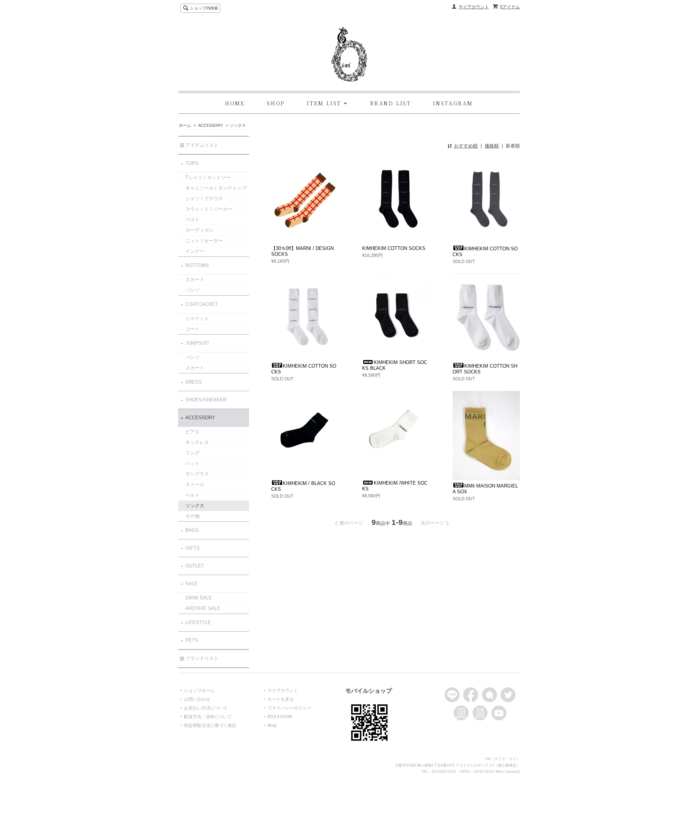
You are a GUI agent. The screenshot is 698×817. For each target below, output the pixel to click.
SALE (191, 583)
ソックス (238, 125)
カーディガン (199, 230)
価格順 (492, 146)
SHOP (276, 103)
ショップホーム (199, 690)
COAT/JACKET (201, 304)
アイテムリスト (201, 145)
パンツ (192, 290)
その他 (192, 516)
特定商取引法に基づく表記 (210, 725)
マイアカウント (473, 6)
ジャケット (197, 318)
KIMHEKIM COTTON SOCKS (393, 248)
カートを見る (281, 699)
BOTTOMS (197, 265)
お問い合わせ (197, 699)
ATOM (286, 716)
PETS (191, 640)
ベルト (192, 495)
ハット (192, 463)
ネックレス (197, 442)
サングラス (197, 474)
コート (192, 329)
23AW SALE (198, 597)
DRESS (193, 382)
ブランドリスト (201, 658)
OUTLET (194, 566)
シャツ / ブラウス (204, 198)
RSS (272, 716)
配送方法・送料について (208, 716)
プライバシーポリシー (289, 708)
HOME (235, 103)
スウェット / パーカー (208, 209)
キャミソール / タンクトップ (215, 188)
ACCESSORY (210, 125)
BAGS (192, 530)
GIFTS (192, 548)
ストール (194, 484)
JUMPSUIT (197, 343)
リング (192, 453)
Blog (272, 725)
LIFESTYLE (198, 622)
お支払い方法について (206, 708)
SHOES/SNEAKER (205, 400)
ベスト (192, 219)
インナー (194, 251)
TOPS (191, 163)
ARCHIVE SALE (202, 608)
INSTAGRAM (453, 103)
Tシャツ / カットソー (207, 177)
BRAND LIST (390, 103)
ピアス (192, 431)
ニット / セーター (204, 240)
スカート (194, 279)
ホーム (185, 125)
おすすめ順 (466, 146)
